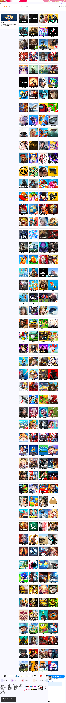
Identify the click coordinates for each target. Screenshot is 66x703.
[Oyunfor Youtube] (29, 687)
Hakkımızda (2, 684)
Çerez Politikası (2, 691)
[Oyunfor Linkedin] (31, 687)
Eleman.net (20, 685)
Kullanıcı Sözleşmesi (10, 688)
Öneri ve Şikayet (15, 688)
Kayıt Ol (9, 684)
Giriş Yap (9, 685)
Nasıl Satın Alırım (15, 686)
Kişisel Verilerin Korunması (3, 689)
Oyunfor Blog (15, 685)
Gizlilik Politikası (2, 692)
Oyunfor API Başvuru (3, 687)
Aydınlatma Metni (2, 693)
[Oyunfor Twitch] (35, 687)
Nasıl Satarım (15, 687)
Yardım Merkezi (15, 689)
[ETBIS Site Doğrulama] (40, 690)
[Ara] (46, 6)
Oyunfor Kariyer (21, 684)
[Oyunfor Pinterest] (37, 687)
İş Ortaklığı (1, 686)
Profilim (9, 686)
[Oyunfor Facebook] (25, 687)
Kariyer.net (20, 686)
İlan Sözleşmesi (2, 690)
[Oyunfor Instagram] (33, 687)
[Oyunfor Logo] (5, 6)
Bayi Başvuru (2, 685)
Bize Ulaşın (1, 688)
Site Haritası (9, 689)
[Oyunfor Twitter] (27, 687)
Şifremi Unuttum (10, 687)
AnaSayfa (3, 12)
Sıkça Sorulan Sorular (16, 684)
